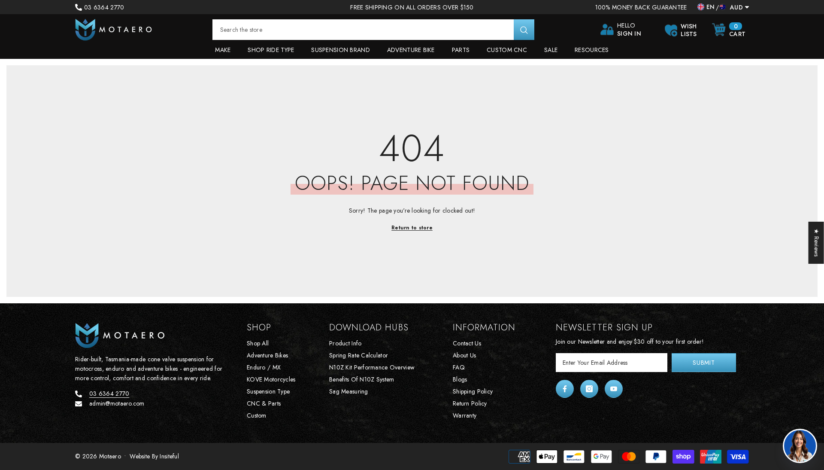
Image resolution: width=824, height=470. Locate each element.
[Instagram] (589, 389)
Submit (704, 362)
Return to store (412, 228)
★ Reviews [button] (816, 243)
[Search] (373, 29)
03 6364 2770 (104, 7)
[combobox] (363, 29)
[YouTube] (614, 389)
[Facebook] (565, 389)
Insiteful (169, 456)
